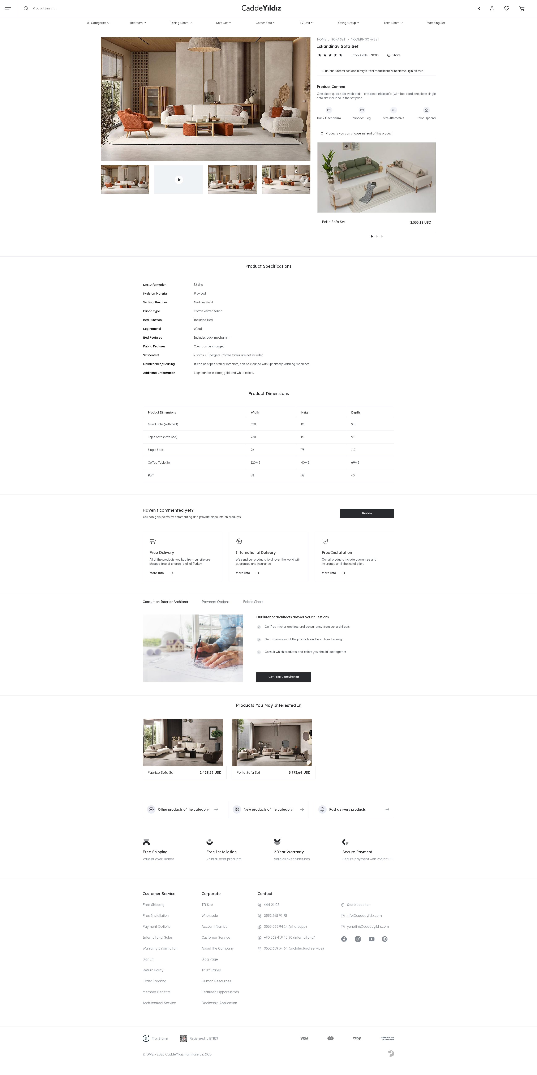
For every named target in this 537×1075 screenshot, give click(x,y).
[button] (371, 236)
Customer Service (216, 937)
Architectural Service (159, 1003)
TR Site (207, 905)
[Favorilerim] (506, 8)
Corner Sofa (264, 23)
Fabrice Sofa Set (161, 772)
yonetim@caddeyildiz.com (368, 926)
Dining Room (179, 23)
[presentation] (107, 180)
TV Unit (305, 23)
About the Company (218, 948)
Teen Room (391, 23)
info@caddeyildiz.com (364, 915)
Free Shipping (155, 851)
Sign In (148, 959)
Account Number (215, 926)
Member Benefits (156, 992)
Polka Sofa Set (333, 222)
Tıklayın (418, 71)
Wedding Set (436, 23)
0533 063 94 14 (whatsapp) (285, 926)
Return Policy (153, 970)
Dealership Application (219, 1003)
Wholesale (210, 915)
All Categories (96, 23)
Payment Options (156, 926)
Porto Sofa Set (248, 772)
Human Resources (216, 981)
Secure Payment (357, 851)
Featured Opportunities (220, 992)
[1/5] (319, 55)
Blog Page (210, 959)
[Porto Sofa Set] (273, 742)
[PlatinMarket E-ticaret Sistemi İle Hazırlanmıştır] (391, 1054)
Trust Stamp (211, 970)
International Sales (158, 937)
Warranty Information (160, 948)
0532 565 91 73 (275, 915)
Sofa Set (222, 23)
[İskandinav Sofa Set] (205, 99)
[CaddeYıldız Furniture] (261, 8)
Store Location (358, 905)
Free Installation (221, 851)
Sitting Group (347, 23)
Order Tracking (154, 981)
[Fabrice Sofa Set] (185, 742)
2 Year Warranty (289, 851)
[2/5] (322, 55)
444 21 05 (271, 905)
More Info (157, 573)
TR (477, 8)
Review (367, 513)
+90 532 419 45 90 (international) (289, 937)
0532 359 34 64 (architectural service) (294, 948)
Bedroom (136, 23)
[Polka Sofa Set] (376, 177)
